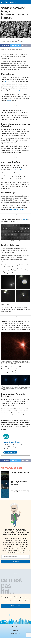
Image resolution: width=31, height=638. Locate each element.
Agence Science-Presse (11, 442)
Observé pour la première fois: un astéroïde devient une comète (20, 491)
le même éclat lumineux (17, 209)
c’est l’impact (20, 91)
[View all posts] (10, 452)
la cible (8, 100)
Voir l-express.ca (15, 605)
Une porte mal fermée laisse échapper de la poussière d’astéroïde (19, 483)
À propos (15, 630)
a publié (24, 219)
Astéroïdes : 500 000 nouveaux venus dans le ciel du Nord (20, 473)
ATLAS (7, 81)
